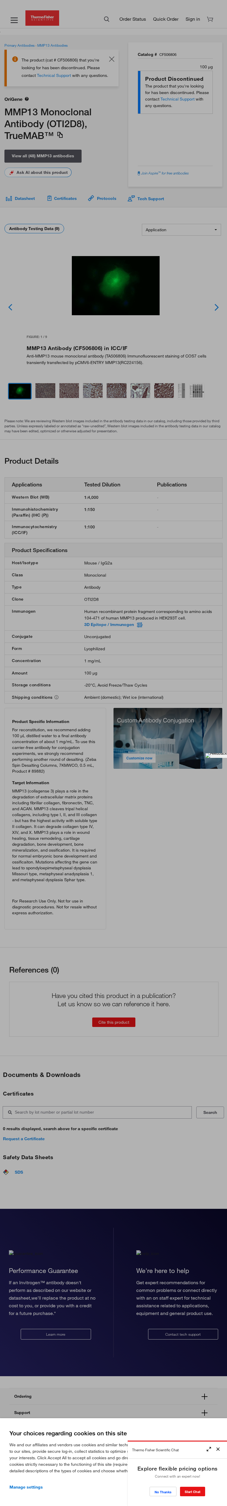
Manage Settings (26, 1487)
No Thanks (163, 1492)
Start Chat (192, 1491)
